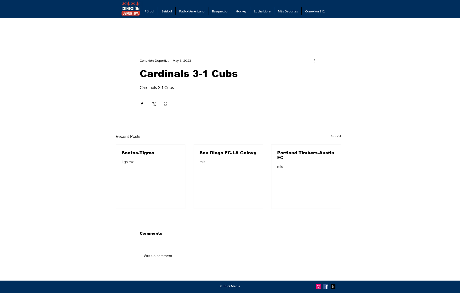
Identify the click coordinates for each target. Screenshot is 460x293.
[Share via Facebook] (142, 103)
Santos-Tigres (138, 152)
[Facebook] (325, 286)
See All (336, 136)
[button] (149, 11)
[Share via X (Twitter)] (153, 103)
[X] (333, 286)
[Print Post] (165, 103)
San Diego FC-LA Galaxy (228, 152)
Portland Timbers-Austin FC (305, 155)
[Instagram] (318, 286)
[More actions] (314, 60)
